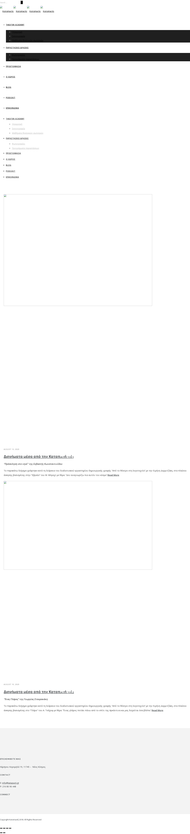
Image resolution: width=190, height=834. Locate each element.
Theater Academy (15, 24)
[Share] (4, 828)
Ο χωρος (10, 77)
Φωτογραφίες (18, 55)
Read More (113, 475)
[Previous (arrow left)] (1, 832)
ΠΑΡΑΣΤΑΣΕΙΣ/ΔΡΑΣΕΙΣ (17, 47)
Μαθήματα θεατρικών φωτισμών (27, 40)
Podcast (10, 97)
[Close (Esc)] (1, 828)
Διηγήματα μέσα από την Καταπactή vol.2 (39, 692)
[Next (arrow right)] (4, 832)
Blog (8, 87)
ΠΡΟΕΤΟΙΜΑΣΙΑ (13, 66)
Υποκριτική (17, 32)
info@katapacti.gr (10, 783)
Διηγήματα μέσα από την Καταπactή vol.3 (39, 456)
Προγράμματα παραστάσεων (25, 59)
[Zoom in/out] (10, 828)
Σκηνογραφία (18, 36)
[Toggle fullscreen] (7, 828)
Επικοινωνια (12, 108)
